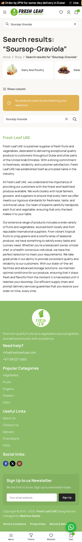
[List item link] (41, 375)
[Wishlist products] (61, 12)
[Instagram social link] (19, 463)
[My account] (68, 12)
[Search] (74, 119)
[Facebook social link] (6, 463)
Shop (18, 57)
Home (7, 57)
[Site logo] (27, 12)
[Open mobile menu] (5, 12)
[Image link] (41, 318)
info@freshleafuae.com (19, 352)
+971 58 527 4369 (15, 359)
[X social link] (12, 463)
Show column (16, 89)
